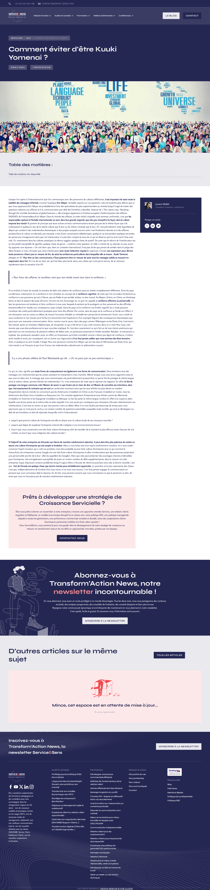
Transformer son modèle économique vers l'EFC (63, 792)
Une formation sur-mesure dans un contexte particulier (106, 805)
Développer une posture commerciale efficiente (101, 776)
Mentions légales (175, 792)
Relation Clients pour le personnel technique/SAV (106, 840)
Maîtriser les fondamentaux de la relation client (105, 782)
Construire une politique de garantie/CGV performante (103, 847)
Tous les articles (169, 655)
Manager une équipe (100, 852)
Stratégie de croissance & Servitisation (63, 800)
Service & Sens (17, 38)
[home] (21, 15)
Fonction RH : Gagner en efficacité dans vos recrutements (106, 798)
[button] (42, 15)
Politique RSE (173, 800)
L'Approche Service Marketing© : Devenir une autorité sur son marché (67, 784)
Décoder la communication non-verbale (105, 812)
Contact (192, 15)
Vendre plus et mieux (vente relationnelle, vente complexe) (104, 862)
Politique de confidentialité (179, 796)
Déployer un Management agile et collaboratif (68, 807)
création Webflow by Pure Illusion (116, 888)
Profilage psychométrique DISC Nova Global (67, 776)
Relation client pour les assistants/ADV (100, 833)
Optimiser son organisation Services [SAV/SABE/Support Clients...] (68, 821)
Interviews (172, 788)
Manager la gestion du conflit (103, 792)
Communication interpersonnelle (105, 827)
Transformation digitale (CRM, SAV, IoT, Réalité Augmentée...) (68, 828)
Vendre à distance (98, 856)
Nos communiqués (138, 786)
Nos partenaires (136, 778)
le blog (171, 15)
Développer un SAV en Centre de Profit (105, 869)
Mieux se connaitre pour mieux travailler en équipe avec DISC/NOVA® (104, 820)
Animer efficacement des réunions (106, 788)
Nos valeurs (134, 782)
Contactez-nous (72, 538)
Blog (28, 38)
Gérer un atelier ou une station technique (104, 876)
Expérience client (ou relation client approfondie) (68, 814)
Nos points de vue (137, 774)
